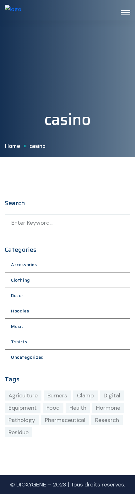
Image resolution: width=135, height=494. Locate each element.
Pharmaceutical (65, 420)
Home (12, 146)
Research (107, 420)
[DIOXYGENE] (13, 12)
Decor (17, 295)
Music (17, 326)
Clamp (85, 395)
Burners (57, 395)
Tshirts (19, 341)
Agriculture (23, 395)
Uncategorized (27, 357)
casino (38, 146)
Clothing (20, 280)
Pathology (21, 420)
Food (53, 408)
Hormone (108, 408)
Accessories (24, 264)
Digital (112, 395)
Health (77, 408)
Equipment (22, 408)
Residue (18, 432)
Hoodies (20, 310)
